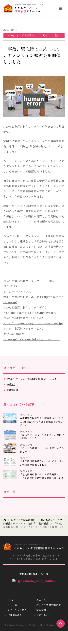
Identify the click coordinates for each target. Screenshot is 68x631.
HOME (11, 599)
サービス (12, 605)
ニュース (41, 599)
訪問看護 (60, 35)
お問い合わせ (43, 615)
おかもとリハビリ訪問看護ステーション (23, 35)
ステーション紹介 (17, 610)
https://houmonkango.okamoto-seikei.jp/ (33, 323)
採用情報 (41, 610)
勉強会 (46, 35)
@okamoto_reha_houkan (37, 581)
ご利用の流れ (14, 615)
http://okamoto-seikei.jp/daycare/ (32, 313)
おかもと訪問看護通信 (23, 519)
